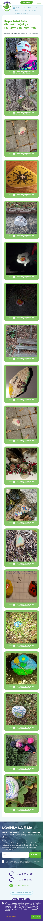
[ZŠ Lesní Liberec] (7, 6)
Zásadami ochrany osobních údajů (23, 862)
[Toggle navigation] (38, 3)
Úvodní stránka (22, 8)
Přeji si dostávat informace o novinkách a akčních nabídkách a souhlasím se (23, 862)
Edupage (26, 3)
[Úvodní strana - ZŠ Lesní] (14, 8)
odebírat (35, 855)
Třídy (31, 8)
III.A (36, 8)
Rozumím (36, 917)
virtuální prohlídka (21, 893)
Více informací (10, 916)
